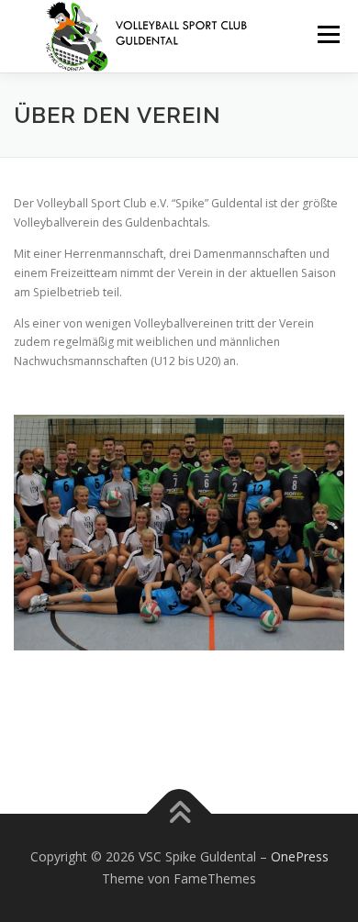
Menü (327, 34)
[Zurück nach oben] (179, 814)
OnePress (300, 856)
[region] (179, 532)
